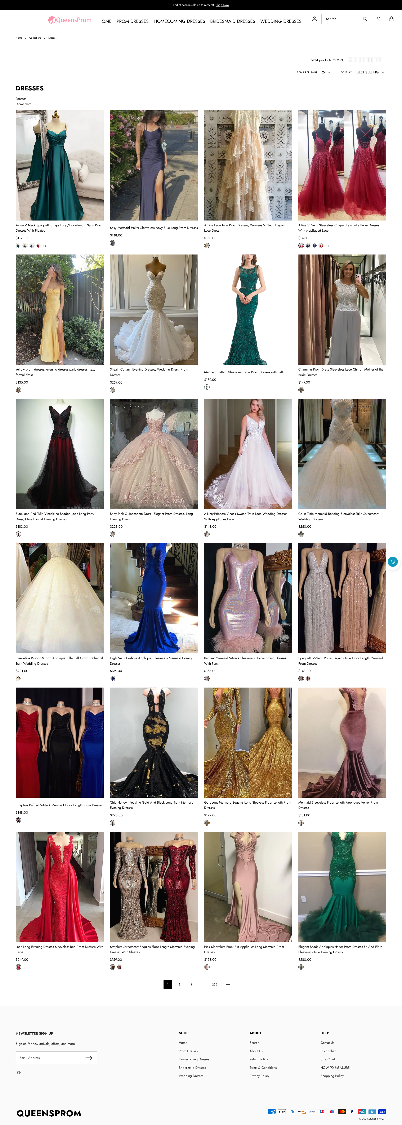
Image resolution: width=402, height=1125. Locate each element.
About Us (256, 1051)
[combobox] (346, 18)
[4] (369, 60)
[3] (362, 60)
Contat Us (327, 1042)
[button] (391, 18)
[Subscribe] (89, 1058)
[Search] (365, 18)
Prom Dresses (188, 1051)
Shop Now (222, 5)
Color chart (328, 1051)
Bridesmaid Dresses (192, 1067)
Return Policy (259, 1059)
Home (183, 1042)
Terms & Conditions (263, 1067)
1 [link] (167, 984)
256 (214, 984)
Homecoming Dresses (194, 1059)
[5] (378, 60)
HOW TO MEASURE (335, 1067)
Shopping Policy (332, 1075)
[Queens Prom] (69, 21)
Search (254, 1042)
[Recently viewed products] (393, 562)
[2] (356, 60)
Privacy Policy (259, 1075)
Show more (24, 104)
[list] (350, 60)
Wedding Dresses (191, 1075)
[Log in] (314, 18)
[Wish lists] (379, 18)
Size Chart (328, 1059)
